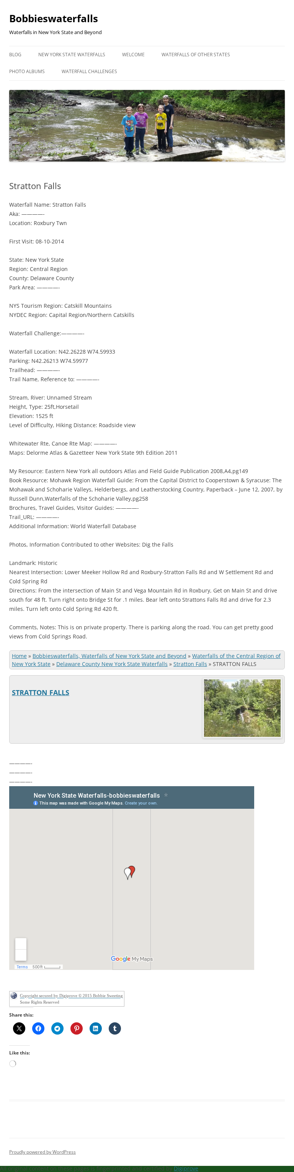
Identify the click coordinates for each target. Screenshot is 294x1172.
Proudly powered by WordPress (42, 1152)
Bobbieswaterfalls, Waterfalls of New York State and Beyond (109, 655)
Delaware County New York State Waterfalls (112, 664)
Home (19, 655)
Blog (15, 54)
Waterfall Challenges (89, 71)
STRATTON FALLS (40, 692)
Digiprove (186, 1168)
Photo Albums (27, 71)
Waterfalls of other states (196, 54)
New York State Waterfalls (71, 54)
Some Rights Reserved (39, 1002)
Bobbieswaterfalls (53, 18)
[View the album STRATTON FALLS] (242, 736)
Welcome (133, 54)
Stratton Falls (190, 664)
